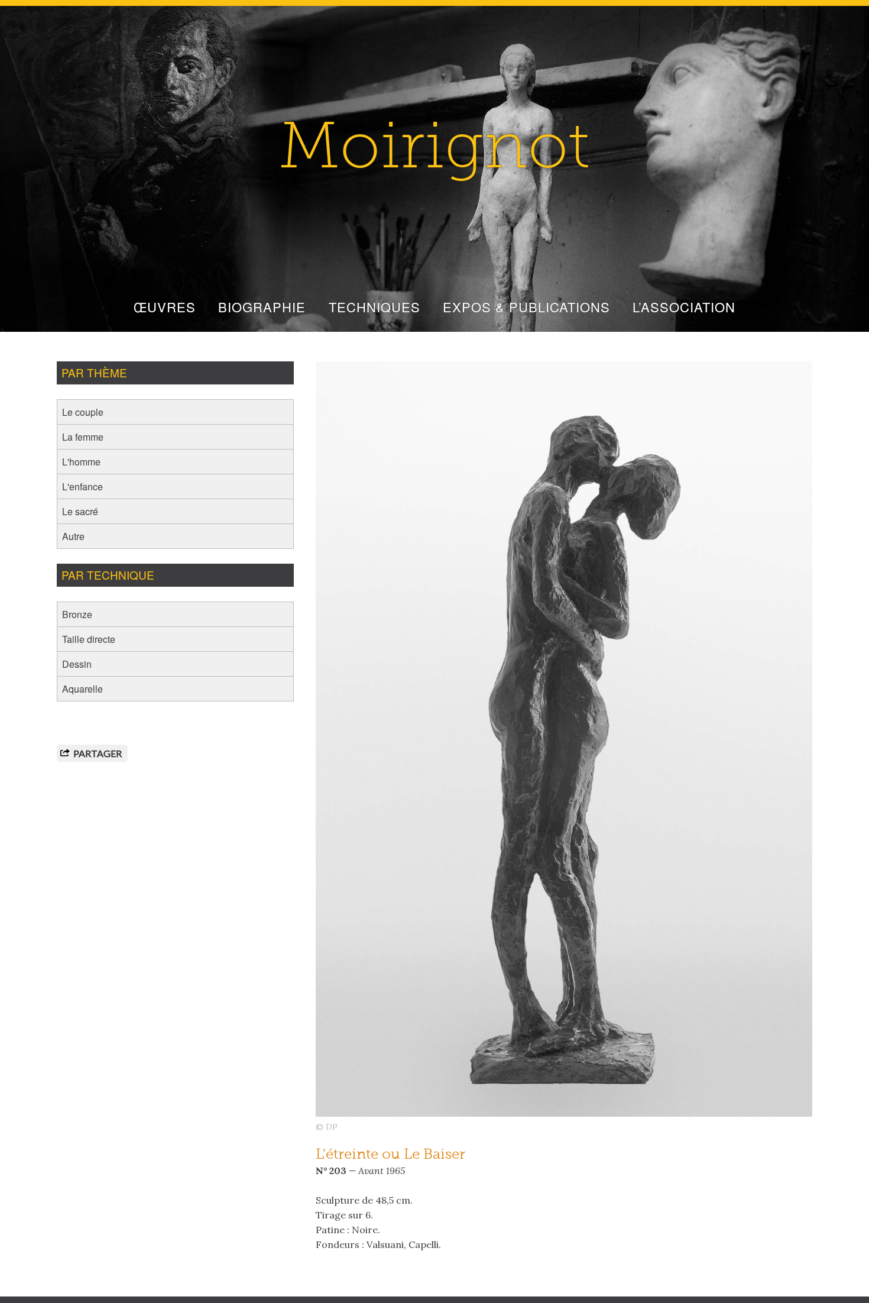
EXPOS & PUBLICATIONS (526, 307)
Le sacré (80, 511)
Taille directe (88, 639)
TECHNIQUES (374, 307)
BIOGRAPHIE (262, 307)
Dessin (77, 664)
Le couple (82, 412)
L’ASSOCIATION (684, 307)
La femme (82, 437)
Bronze (77, 614)
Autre (73, 536)
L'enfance (82, 486)
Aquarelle (82, 689)
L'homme (81, 461)
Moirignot (434, 151)
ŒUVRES (165, 307)
